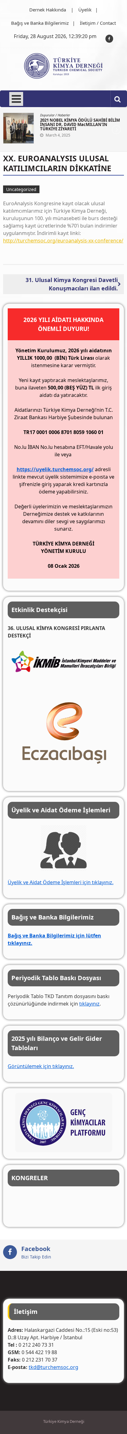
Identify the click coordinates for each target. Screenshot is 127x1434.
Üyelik (85, 10)
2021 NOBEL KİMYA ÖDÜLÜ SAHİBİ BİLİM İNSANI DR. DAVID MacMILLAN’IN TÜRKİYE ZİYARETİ (80, 124)
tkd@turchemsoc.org (53, 1367)
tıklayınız (89, 1003)
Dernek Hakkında (47, 10)
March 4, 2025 (58, 135)
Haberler (64, 115)
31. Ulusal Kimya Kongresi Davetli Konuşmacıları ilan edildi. (72, 284)
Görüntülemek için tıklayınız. (41, 1066)
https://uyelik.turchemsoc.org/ (55, 469)
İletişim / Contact (98, 23)
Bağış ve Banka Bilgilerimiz (40, 23)
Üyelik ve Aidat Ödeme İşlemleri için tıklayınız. (60, 882)
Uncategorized (21, 189)
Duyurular (47, 115)
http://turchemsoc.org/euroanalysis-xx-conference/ (63, 240)
